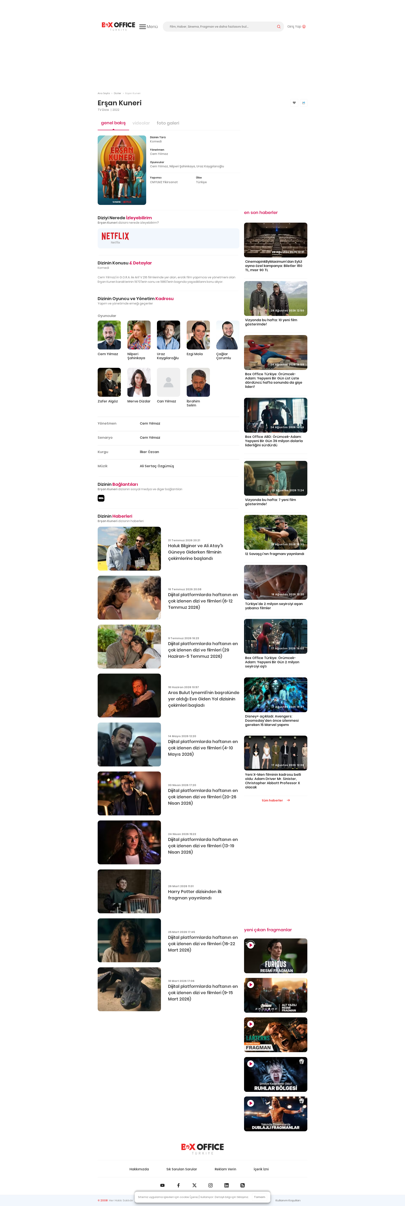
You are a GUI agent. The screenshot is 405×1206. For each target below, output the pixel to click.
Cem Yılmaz (159, 154)
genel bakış (113, 123)
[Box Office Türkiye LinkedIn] (226, 1185)
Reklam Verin (225, 1169)
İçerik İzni (261, 1169)
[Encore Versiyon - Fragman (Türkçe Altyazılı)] (275, 995)
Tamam (259, 1197)
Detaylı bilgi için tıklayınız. (232, 1197)
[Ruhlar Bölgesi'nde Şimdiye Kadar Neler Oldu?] (275, 1074)
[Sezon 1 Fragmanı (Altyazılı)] (275, 1034)
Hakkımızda (139, 1169)
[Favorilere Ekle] (294, 103)
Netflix (115, 242)
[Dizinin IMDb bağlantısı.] (101, 498)
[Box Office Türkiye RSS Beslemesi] (242, 1185)
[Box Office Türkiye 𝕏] (194, 1185)
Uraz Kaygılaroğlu (210, 166)
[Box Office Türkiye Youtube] (162, 1185)
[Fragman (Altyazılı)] (275, 955)
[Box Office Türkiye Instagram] (210, 1185)
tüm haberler (273, 800)
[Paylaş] (303, 103)
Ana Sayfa (104, 93)
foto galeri (168, 123)
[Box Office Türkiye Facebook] (178, 1185)
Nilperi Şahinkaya (182, 166)
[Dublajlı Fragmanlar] (275, 1113)
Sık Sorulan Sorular (181, 1169)
